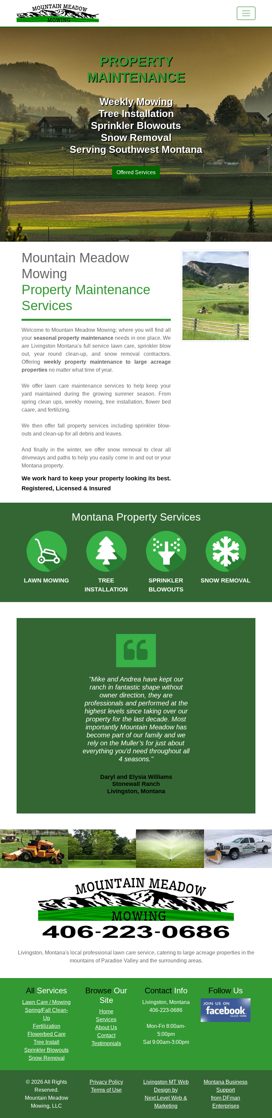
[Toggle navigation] (246, 13)
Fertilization (46, 1026)
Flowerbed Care (47, 1034)
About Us (106, 1027)
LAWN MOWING (46, 580)
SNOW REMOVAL (225, 580)
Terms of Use (106, 1090)
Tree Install (46, 1042)
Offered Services (136, 172)
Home (106, 1011)
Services (106, 1019)
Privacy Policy (106, 1082)
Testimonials (106, 1043)
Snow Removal (47, 1058)
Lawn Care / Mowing (46, 1002)
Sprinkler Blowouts (46, 1050)
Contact (106, 1035)
